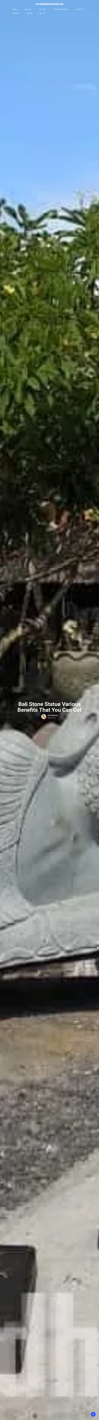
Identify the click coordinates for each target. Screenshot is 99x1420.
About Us (28, 9)
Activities (16, 13)
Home (15, 9)
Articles (29, 13)
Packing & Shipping (60, 9)
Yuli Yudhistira (52, 715)
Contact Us (79, 9)
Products (42, 9)
